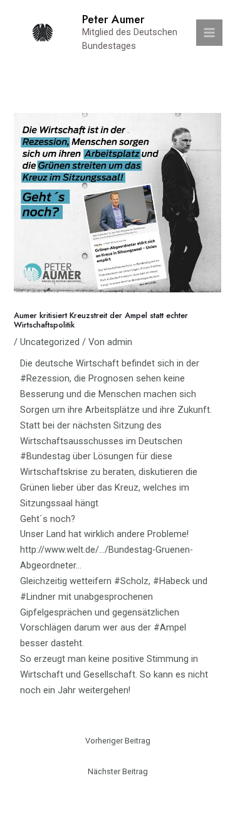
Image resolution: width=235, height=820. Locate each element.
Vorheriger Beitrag (117, 740)
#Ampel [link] (170, 627)
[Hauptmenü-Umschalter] (209, 32)
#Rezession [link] (45, 378)
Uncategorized (50, 342)
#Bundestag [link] (45, 456)
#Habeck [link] (171, 581)
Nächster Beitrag (118, 771)
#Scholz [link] (131, 581)
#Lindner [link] (38, 596)
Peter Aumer (113, 19)
